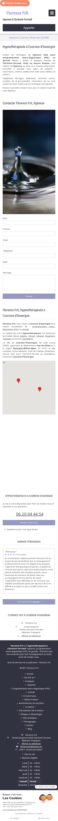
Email (5, 240)
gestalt (25, 329)
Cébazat (40, 336)
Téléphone (8, 250)
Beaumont (50, 336)
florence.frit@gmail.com (31, 746)
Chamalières (27, 338)
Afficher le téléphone (31, 635)
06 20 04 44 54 (29, 514)
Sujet (5, 261)
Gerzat (31, 336)
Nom (5, 218)
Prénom (6, 229)
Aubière (23, 336)
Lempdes (7, 338)
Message (7, 272)
